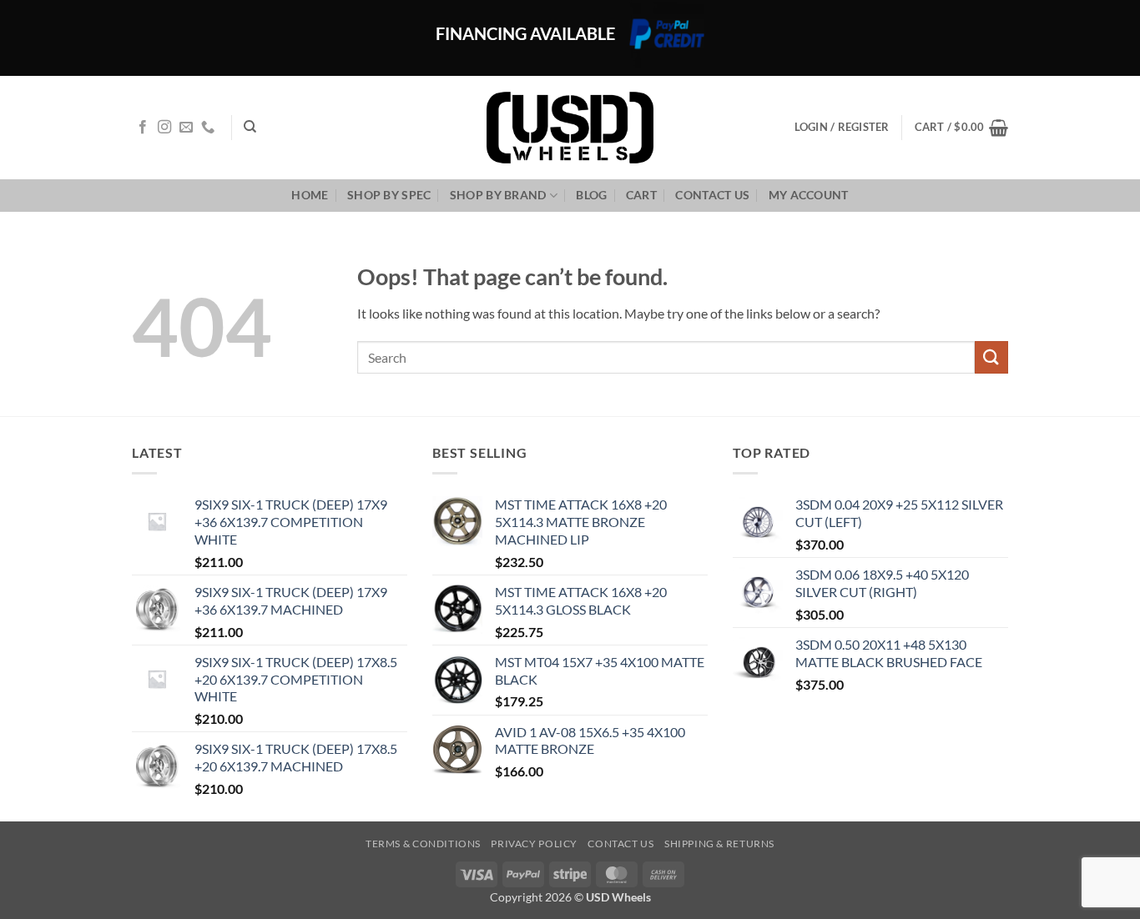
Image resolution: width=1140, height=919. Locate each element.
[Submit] (991, 357)
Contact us (712, 195)
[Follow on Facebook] (142, 127)
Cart (641, 195)
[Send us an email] (186, 127)
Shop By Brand (498, 195)
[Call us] (207, 127)
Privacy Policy (534, 843)
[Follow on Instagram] (164, 127)
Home (309, 195)
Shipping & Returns (719, 843)
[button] (961, 127)
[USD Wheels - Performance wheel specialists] (570, 127)
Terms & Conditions (423, 843)
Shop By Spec (389, 195)
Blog (591, 195)
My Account (809, 195)
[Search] (250, 127)
